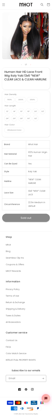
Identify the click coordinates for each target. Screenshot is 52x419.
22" (42, 111)
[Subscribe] (43, 378)
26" (14, 118)
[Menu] (3, 4)
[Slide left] (21, 64)
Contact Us (11, 340)
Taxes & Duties (13, 315)
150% (9, 99)
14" (14, 111)
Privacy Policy (13, 289)
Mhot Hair (22, 414)
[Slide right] (30, 64)
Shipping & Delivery (15, 308)
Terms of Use (12, 295)
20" (35, 111)
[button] (42, 4)
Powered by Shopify (31, 414)
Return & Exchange (15, 302)
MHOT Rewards (13, 271)
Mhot (8, 244)
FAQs (8, 346)
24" (7, 118)
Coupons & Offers (15, 264)
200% (20, 99)
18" (28, 111)
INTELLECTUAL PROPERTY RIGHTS (21, 360)
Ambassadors (13, 322)
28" (21, 118)
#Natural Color (14, 130)
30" (28, 118)
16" (21, 111)
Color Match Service (16, 353)
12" (7, 111)
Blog (8, 251)
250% (32, 99)
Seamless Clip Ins (15, 257)
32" (35, 118)
